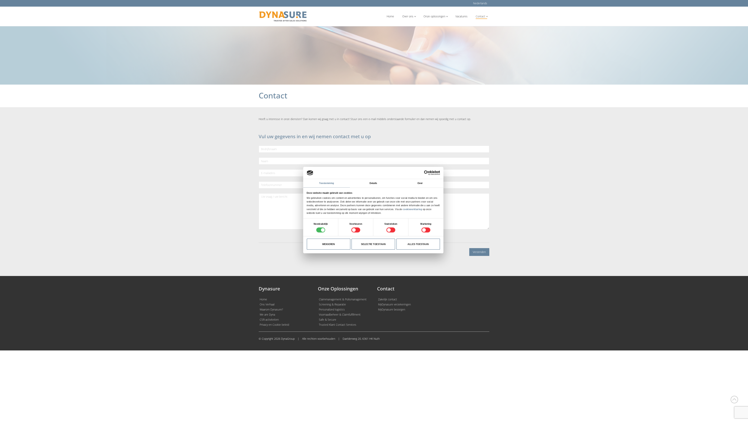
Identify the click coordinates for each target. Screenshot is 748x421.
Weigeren (328, 244)
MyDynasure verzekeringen (394, 304)
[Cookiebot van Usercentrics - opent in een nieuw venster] (426, 173)
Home (263, 299)
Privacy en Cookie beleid (274, 324)
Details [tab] (373, 183)
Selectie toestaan (373, 244)
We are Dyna (267, 314)
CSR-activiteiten (269, 319)
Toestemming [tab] (326, 183)
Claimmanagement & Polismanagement (343, 299)
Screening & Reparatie (332, 304)
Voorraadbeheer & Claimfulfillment (340, 314)
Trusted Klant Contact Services (337, 324)
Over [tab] (420, 183)
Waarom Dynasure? (271, 309)
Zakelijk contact (387, 299)
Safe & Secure (327, 319)
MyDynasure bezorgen (391, 309)
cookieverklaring (412, 209)
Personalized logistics (332, 309)
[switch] (355, 230)
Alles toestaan (418, 244)
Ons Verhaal (267, 304)
